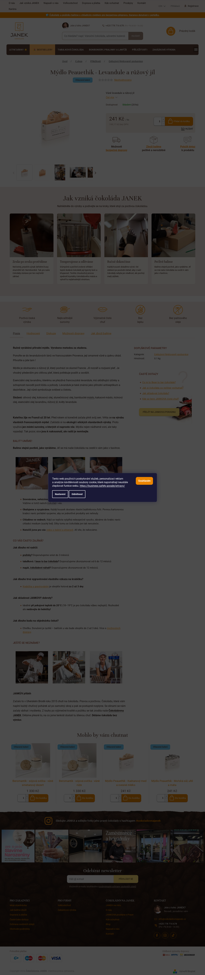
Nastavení (60, 494)
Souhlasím (144, 480)
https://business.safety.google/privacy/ (102, 485)
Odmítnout (77, 494)
